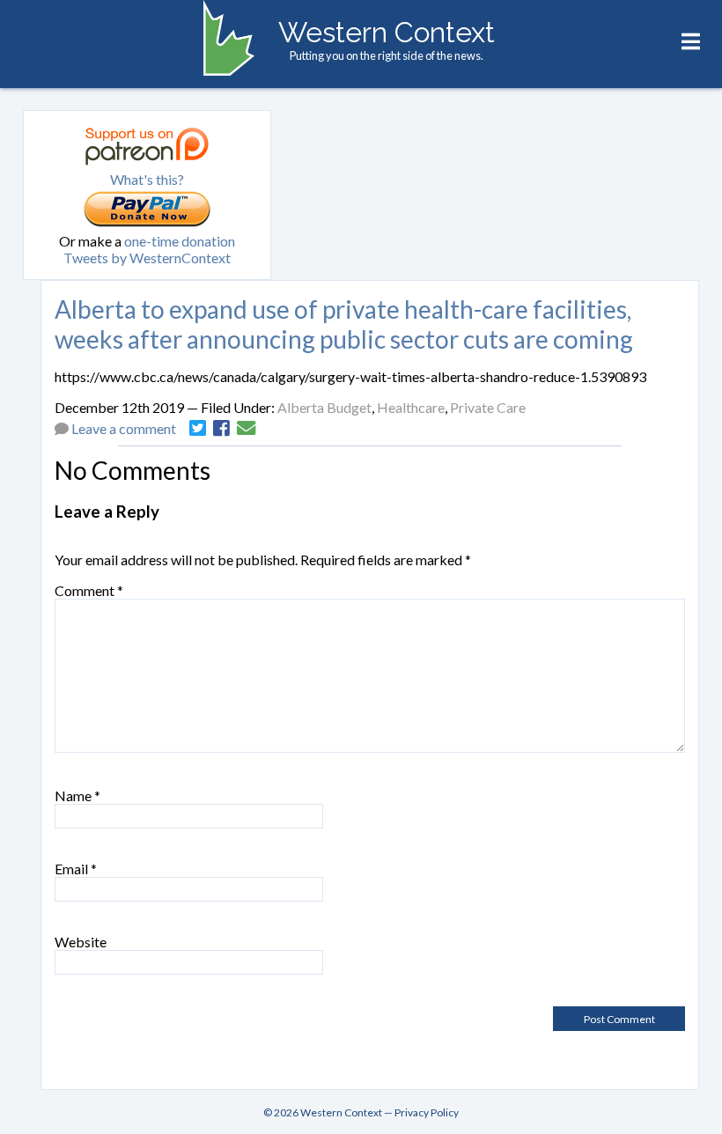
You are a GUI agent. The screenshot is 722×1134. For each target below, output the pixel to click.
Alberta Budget (324, 407)
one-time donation (179, 240)
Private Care (488, 407)
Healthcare (411, 407)
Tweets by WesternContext (147, 257)
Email (76, 868)
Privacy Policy (426, 1112)
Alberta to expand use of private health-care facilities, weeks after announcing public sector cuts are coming (344, 324)
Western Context (386, 32)
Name (77, 795)
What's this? (147, 179)
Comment (89, 590)
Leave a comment (123, 428)
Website (81, 941)
